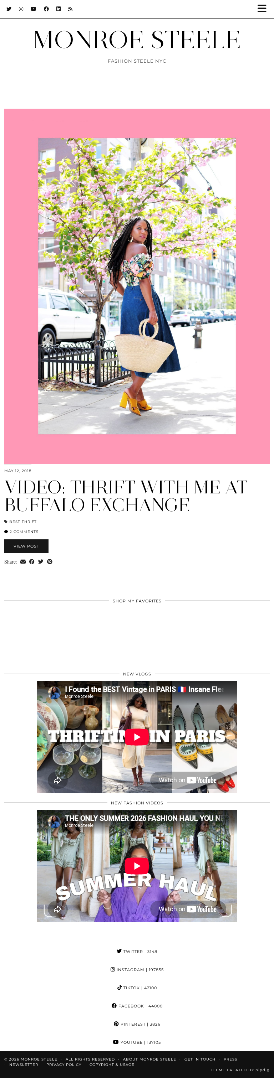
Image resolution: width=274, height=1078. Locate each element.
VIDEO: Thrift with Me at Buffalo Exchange (126, 496)
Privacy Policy (63, 1064)
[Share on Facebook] (31, 561)
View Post (26, 546)
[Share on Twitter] (40, 561)
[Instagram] (21, 9)
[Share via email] (23, 561)
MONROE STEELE (137, 39)
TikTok (139, 987)
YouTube (140, 1042)
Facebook (140, 1006)
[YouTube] (34, 9)
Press (230, 1059)
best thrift (23, 521)
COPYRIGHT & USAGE (112, 1064)
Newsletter (23, 1064)
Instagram (139, 969)
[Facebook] (46, 9)
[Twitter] (9, 9)
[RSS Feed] (70, 9)
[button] (264, 9)
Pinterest (140, 1024)
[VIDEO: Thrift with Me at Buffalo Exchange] (137, 286)
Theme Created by (240, 1070)
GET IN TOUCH (199, 1059)
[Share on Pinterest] (49, 561)
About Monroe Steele (149, 1059)
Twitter (139, 951)
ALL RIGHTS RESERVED (90, 1059)
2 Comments (23, 531)
